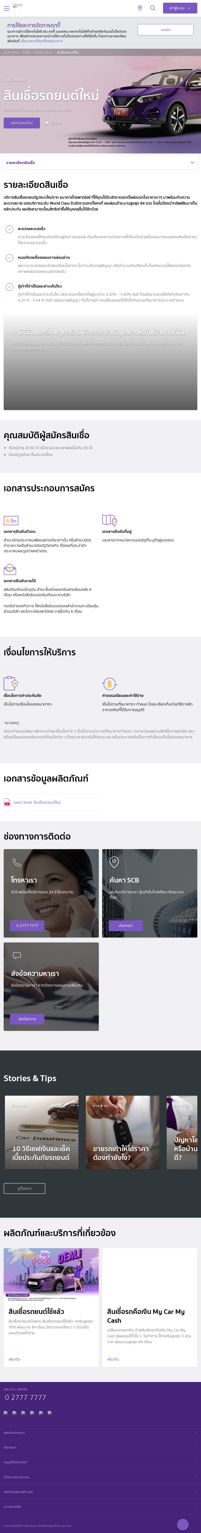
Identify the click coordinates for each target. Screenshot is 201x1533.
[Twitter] (41, 1412)
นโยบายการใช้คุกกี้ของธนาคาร (42, 41)
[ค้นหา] (153, 8)
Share (56, 122)
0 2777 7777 (27, 925)
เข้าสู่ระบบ (177, 8)
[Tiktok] (23, 1412)
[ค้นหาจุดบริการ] (140, 8)
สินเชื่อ (27, 53)
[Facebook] (6, 1412)
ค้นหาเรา (126, 925)
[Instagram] (50, 1412)
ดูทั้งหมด (24, 1188)
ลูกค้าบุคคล (11, 53)
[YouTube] (32, 1412)
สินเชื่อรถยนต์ (44, 53)
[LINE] (14, 1412)
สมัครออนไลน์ (22, 123)
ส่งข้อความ (27, 1019)
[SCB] (17, 5)
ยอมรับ (166, 29)
